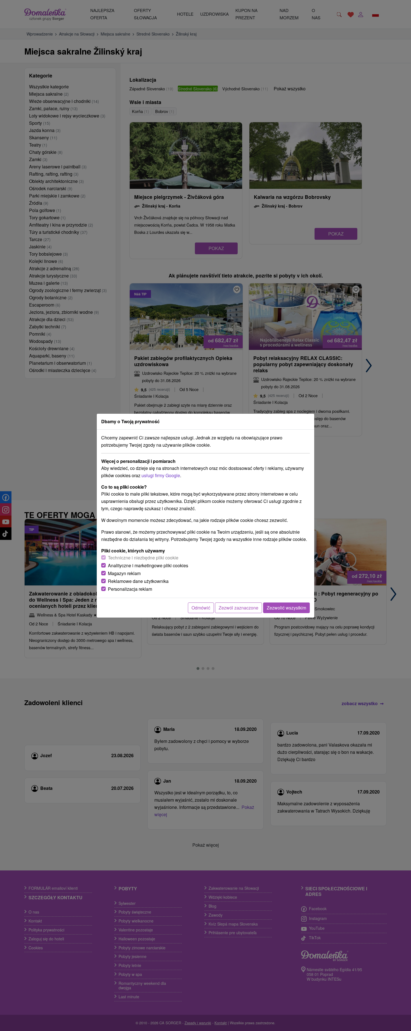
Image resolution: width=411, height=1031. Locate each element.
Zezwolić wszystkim (286, 607)
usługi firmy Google (160, 475)
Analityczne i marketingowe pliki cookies (148, 565)
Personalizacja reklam (130, 589)
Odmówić (201, 607)
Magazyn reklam (124, 573)
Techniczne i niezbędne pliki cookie (143, 557)
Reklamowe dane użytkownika (138, 581)
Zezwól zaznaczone (238, 607)
